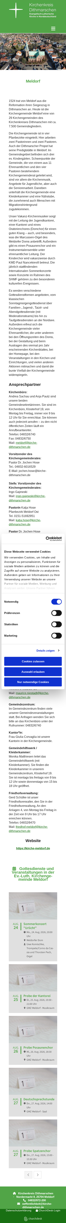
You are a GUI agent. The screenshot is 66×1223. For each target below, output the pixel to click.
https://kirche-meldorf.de (33, 848)
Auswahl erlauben (33, 671)
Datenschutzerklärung (18, 1210)
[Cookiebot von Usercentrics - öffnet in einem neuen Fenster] (46, 538)
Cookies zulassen (33, 661)
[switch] (56, 613)
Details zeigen (45, 650)
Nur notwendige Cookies (33, 682)
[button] (33, 28)
